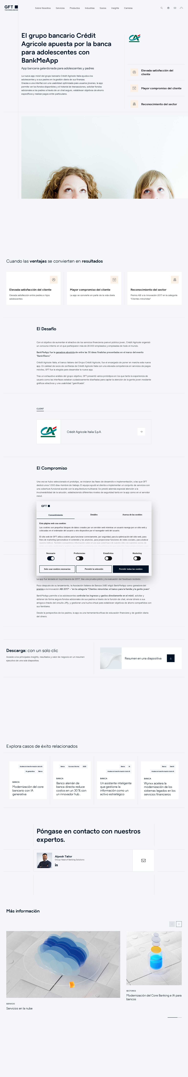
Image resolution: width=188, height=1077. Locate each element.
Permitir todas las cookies (131, 569)
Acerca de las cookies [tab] (132, 515)
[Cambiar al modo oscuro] (181, 8)
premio (40, 589)
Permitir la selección (94, 569)
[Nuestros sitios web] (168, 8)
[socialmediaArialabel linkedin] (56, 865)
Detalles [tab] (94, 515)
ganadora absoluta (65, 352)
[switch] (79, 558)
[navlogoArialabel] (11, 8)
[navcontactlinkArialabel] (175, 8)
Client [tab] (40, 408)
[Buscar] (161, 8)
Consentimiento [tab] (55, 515)
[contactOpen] (143, 860)
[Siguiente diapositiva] (179, 924)
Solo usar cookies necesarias (57, 569)
